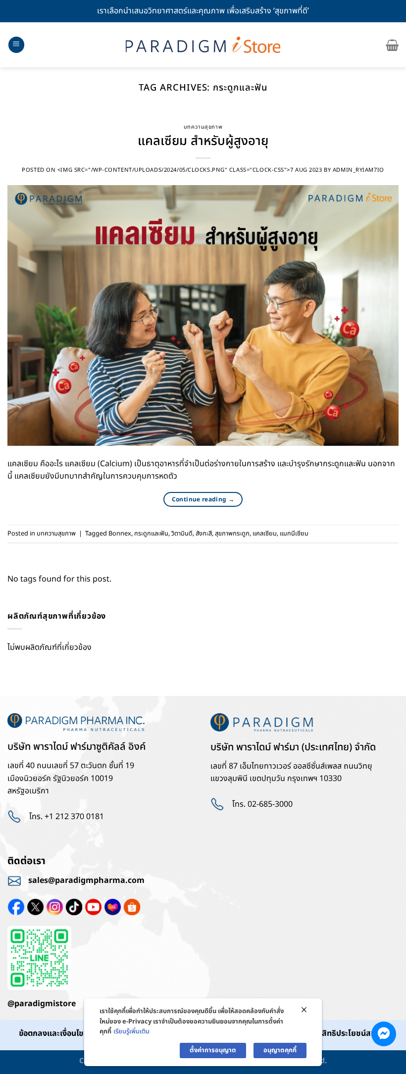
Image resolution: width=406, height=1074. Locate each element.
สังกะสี (204, 533)
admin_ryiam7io (358, 170)
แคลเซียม (265, 533)
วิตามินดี (182, 533)
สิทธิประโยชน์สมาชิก (355, 1033)
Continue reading (203, 499)
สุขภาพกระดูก (232, 533)
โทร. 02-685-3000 (262, 804)
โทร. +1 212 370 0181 (66, 817)
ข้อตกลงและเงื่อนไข (51, 1033)
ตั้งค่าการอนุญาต (213, 1050)
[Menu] (16, 45)
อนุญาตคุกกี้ (280, 1050)
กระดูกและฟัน (151, 533)
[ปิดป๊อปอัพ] (304, 1010)
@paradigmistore (41, 1004)
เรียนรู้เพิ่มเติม (131, 1031)
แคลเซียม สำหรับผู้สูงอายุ (203, 141)
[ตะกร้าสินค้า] (392, 45)
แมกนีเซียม (294, 533)
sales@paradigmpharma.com (86, 880)
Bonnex (119, 533)
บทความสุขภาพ (203, 127)
